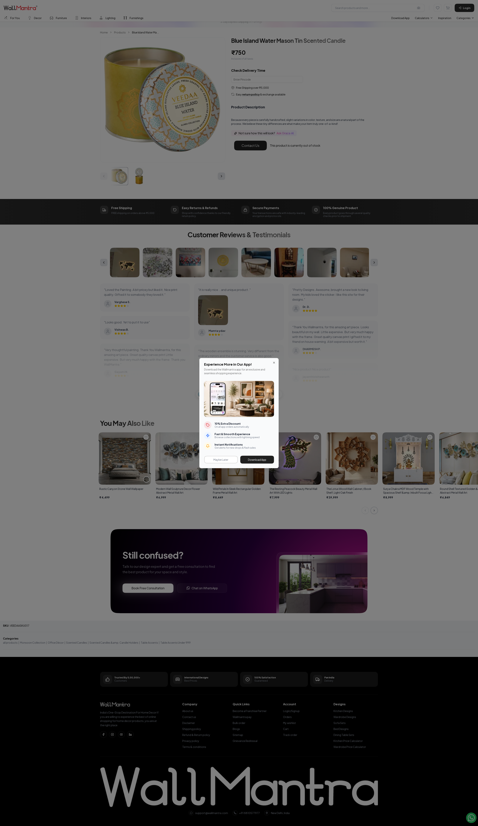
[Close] (274, 362)
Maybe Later (220, 459)
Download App (257, 459)
